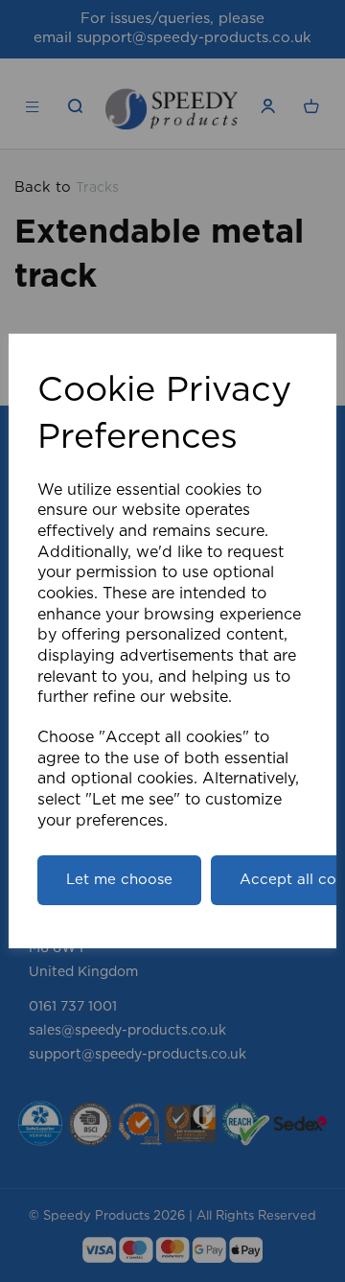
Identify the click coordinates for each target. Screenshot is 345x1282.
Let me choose (119, 880)
